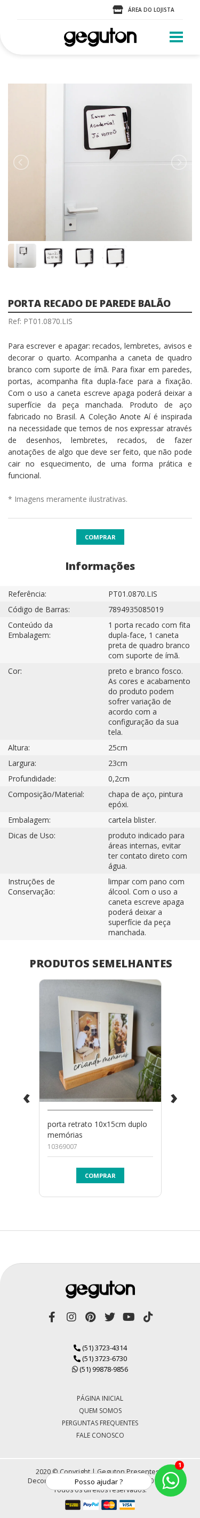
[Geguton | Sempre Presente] (100, 37)
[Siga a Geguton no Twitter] (110, 1317)
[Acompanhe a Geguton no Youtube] (129, 1317)
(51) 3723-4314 (104, 1347)
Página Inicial (100, 1398)
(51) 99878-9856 (103, 1369)
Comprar (100, 537)
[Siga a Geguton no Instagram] (71, 1317)
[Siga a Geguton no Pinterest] (91, 1317)
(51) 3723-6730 (104, 1358)
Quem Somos (100, 1410)
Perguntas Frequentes (100, 1422)
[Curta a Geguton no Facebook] (52, 1317)
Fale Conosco (100, 1435)
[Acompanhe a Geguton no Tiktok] (148, 1317)
